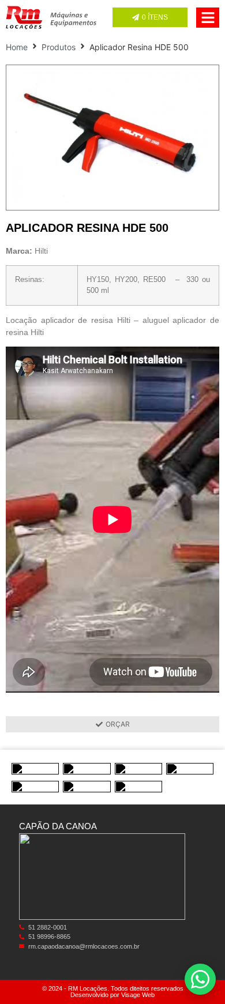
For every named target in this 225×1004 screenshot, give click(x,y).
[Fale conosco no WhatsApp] (200, 979)
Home (17, 47)
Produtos (59, 47)
